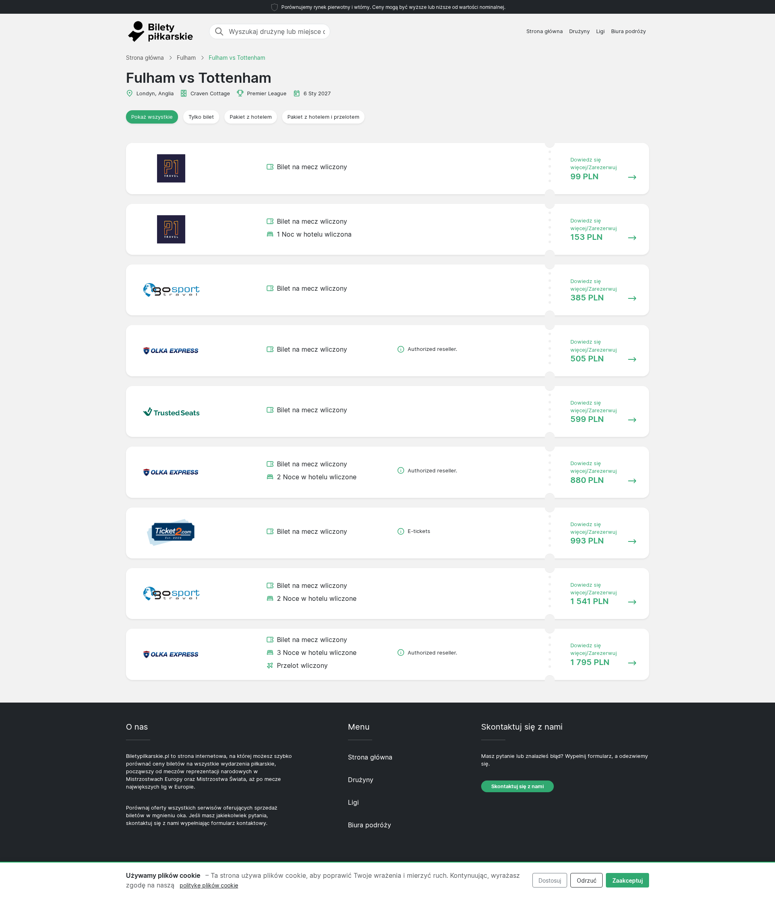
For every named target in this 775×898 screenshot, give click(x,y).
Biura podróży (628, 31)
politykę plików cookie (209, 885)
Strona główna (544, 31)
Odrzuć (587, 880)
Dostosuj (549, 880)
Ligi (600, 31)
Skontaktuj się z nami (517, 786)
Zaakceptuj (627, 880)
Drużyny (579, 31)
